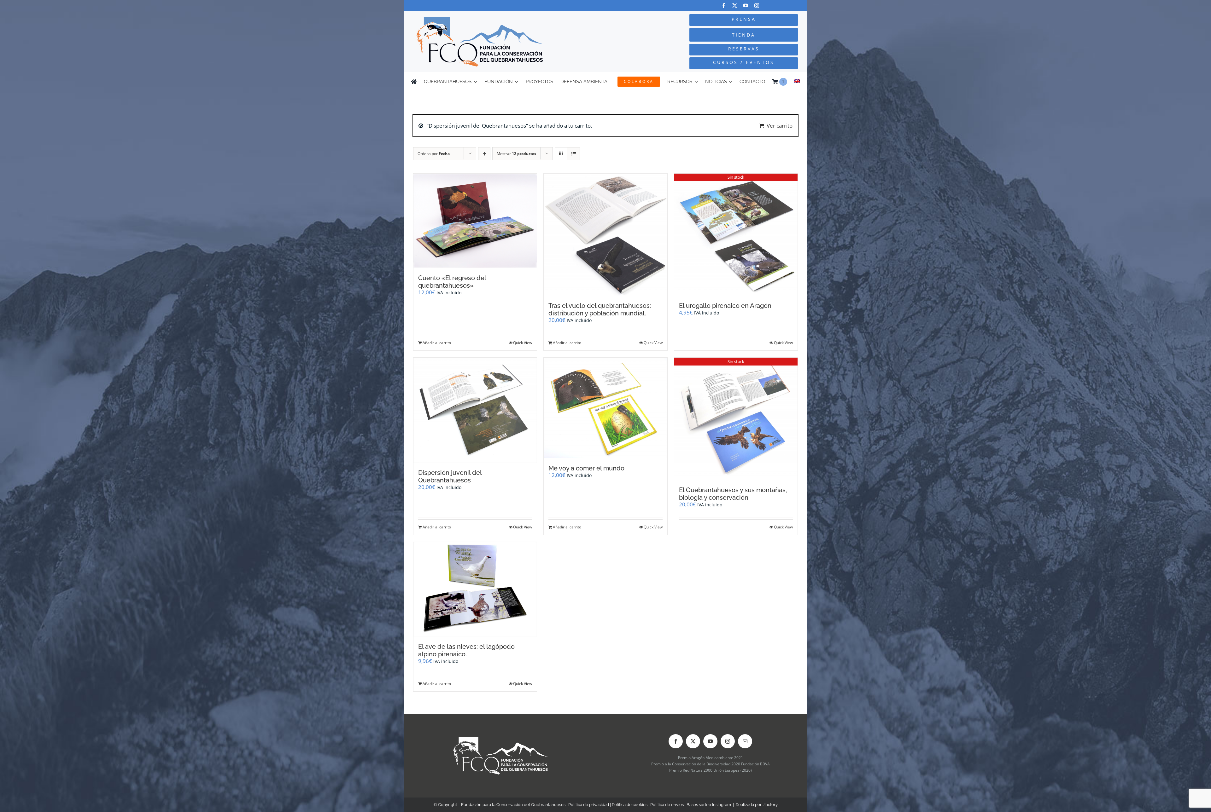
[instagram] (756, 5)
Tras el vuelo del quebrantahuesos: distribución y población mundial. (599, 309)
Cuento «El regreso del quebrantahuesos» (452, 281)
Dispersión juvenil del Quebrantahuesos (450, 476)
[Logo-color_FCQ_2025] (480, 19)
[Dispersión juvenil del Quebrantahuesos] (475, 410)
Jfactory (770, 804)
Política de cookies (629, 804)
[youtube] (745, 5)
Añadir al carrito (437, 342)
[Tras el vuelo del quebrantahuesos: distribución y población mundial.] (605, 235)
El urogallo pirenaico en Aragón (725, 305)
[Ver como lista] (573, 153)
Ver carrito (780, 125)
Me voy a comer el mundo (586, 468)
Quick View (522, 342)
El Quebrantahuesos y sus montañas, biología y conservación (733, 493)
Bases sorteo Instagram (709, 804)
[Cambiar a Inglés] (797, 81)
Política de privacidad (588, 804)
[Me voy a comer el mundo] (605, 408)
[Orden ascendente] (484, 153)
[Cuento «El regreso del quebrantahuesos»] (475, 221)
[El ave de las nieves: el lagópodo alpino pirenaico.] (475, 589)
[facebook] (723, 5)
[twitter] (734, 5)
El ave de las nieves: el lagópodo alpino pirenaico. (466, 650)
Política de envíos (667, 804)
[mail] (745, 741)
